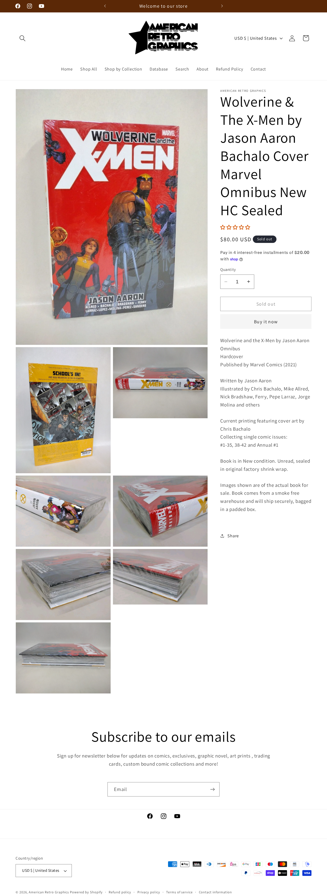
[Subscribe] (212, 789)
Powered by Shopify (86, 892)
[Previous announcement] (105, 6)
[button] (22, 38)
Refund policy (120, 892)
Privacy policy (148, 892)
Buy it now (266, 321)
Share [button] (233, 535)
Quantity (228, 269)
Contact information (215, 892)
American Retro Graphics (49, 892)
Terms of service (179, 892)
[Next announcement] (222, 6)
